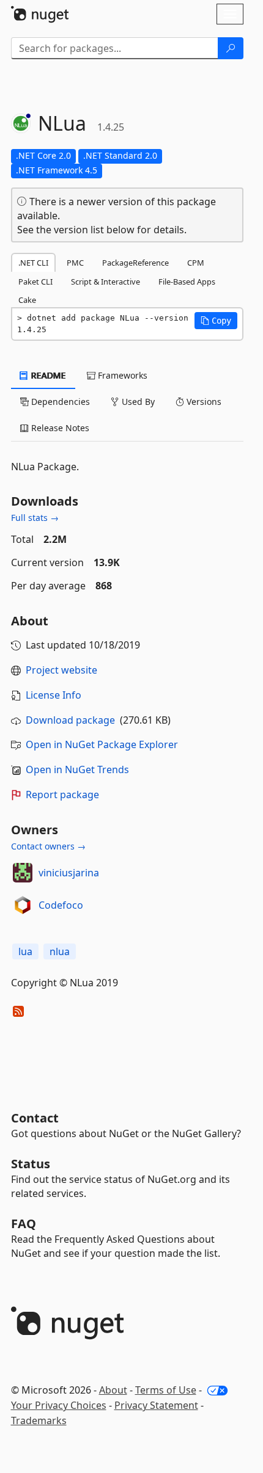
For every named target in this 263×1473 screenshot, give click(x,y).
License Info (53, 695)
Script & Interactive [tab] (105, 281)
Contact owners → (48, 846)
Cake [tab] (27, 299)
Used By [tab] (137, 401)
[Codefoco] (23, 905)
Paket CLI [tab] (35, 281)
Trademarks (39, 1420)
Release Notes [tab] (59, 428)
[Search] (230, 48)
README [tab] (47, 375)
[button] (215, 320)
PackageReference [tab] (135, 262)
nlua (60, 951)
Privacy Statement (156, 1405)
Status (30, 1163)
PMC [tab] (75, 262)
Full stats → (35, 517)
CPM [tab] (195, 262)
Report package (62, 794)
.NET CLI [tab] (33, 262)
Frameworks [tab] (121, 375)
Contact (35, 1118)
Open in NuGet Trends (77, 769)
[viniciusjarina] (23, 873)
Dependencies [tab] (59, 401)
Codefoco (61, 905)
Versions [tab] (202, 401)
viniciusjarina (69, 872)
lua (25, 951)
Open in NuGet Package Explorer (102, 744)
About (113, 1390)
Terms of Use (165, 1390)
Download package (70, 720)
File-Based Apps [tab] (186, 281)
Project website (61, 670)
